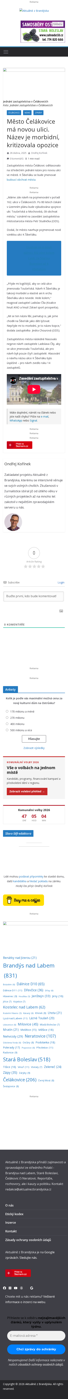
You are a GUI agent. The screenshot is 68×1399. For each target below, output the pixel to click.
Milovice (28, 1024)
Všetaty (36, 1067)
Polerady (11, 1047)
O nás (9, 1205)
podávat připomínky (31, 876)
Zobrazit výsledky (34, 748)
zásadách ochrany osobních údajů (40, 1364)
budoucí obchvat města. (21, 179)
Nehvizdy (13, 1036)
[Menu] (6, 52)
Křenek (40, 1013)
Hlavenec (10, 996)
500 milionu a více (21, 730)
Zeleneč (52, 1067)
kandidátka (19, 881)
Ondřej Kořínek (39, 153)
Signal (33, 420)
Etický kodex (14, 1214)
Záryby (24, 1073)
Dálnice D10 (30, 983)
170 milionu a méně (22, 711)
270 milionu (17, 718)
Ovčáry (28, 1042)
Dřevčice (33, 990)
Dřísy (49, 990)
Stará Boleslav (26, 1059)
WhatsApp (16, 420)
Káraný (28, 1013)
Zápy (10, 1072)
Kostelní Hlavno (12, 1013)
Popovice (28, 1047)
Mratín (11, 1030)
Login (60, 582)
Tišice (9, 1067)
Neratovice (40, 1036)
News (27, 112)
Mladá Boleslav (50, 1024)
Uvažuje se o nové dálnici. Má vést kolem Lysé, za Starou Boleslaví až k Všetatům (39, 258)
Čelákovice (14, 112)
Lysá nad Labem (15, 1018)
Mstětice (28, 1030)
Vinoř (23, 1067)
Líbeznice (9, 1024)
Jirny (57, 996)
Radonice (10, 1052)
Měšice (46, 1030)
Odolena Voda (12, 1042)
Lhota (55, 1013)
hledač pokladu (38, 881)
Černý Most (46, 1080)
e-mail (44, 416)
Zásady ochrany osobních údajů (28, 1240)
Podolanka (45, 1042)
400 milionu (17, 724)
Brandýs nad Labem (29, 970)
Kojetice (19, 1001)
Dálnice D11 (12, 990)
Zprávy (38, 112)
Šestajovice (11, 1086)
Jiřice (7, 1001)
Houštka (24, 996)
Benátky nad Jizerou (20, 958)
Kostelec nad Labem (24, 1007)
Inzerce (10, 1222)
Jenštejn (41, 996)
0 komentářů (16, 158)
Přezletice (44, 1047)
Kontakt (11, 1231)
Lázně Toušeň (41, 1018)
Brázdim (9, 984)
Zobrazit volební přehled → (27, 791)
